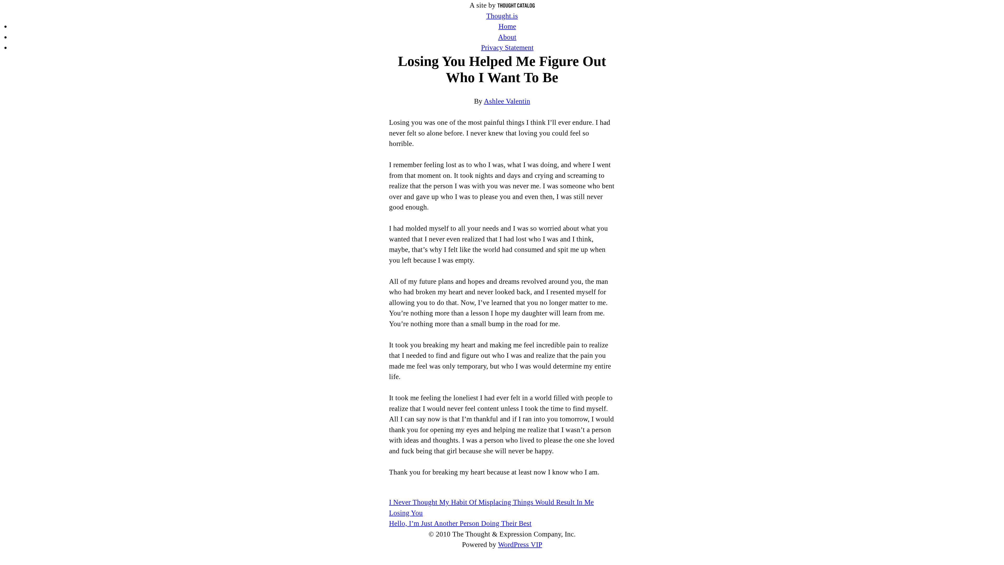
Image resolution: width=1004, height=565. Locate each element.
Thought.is (502, 16)
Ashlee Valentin (507, 101)
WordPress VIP (520, 545)
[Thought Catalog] (516, 5)
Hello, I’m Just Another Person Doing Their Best (460, 523)
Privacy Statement (507, 48)
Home (507, 26)
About (507, 37)
